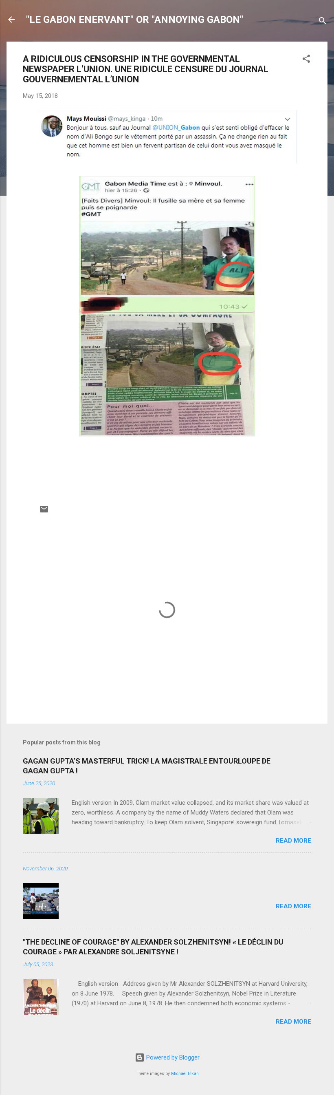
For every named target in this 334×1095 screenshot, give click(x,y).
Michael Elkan (185, 1073)
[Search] (322, 22)
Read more (293, 840)
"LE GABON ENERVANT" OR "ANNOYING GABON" (134, 19)
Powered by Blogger (172, 1057)
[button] (306, 60)
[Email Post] (44, 512)
